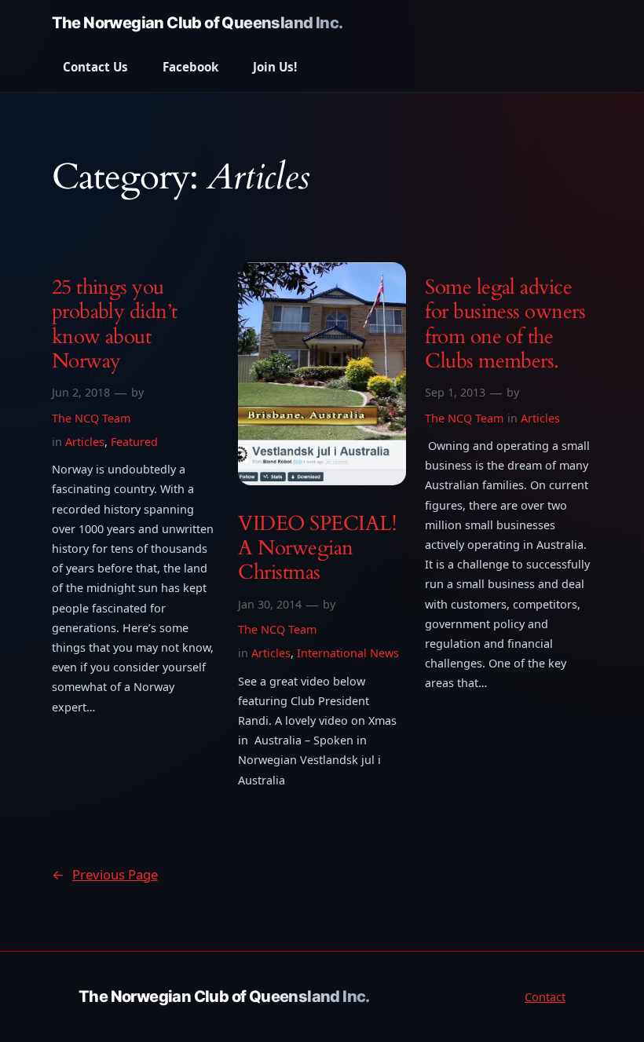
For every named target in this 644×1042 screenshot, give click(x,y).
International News (348, 652)
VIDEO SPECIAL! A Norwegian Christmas (317, 548)
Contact (545, 996)
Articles (84, 441)
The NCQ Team (91, 418)
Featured (134, 441)
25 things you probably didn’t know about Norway (114, 324)
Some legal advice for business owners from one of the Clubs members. (505, 324)
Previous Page (105, 874)
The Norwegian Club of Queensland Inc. (197, 22)
